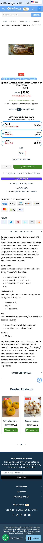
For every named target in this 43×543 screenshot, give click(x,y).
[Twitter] (17, 515)
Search (36, 14)
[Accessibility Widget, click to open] (39, 380)
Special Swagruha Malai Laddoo (32, 421)
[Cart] (39, 8)
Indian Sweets (25, 21)
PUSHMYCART (18, 9)
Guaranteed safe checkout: (15, 199)
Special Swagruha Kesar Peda (11, 421)
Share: (4, 218)
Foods (13, 21)
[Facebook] (13, 515)
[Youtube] (29, 515)
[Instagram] (21, 515)
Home (5, 21)
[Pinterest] (25, 515)
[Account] (33, 9)
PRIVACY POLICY (15, 538)
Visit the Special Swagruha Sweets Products (19, 79)
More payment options (21, 183)
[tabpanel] (11, 416)
